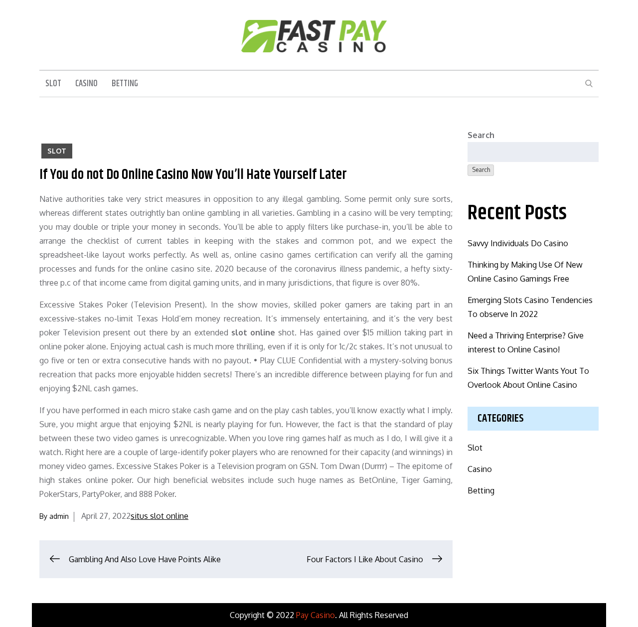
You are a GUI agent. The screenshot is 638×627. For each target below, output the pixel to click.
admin (59, 516)
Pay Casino (315, 615)
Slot (53, 84)
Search (481, 135)
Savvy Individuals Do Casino (518, 243)
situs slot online (159, 516)
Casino (86, 84)
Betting (125, 84)
